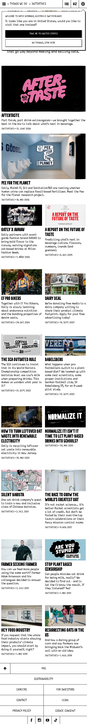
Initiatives (39, 3)
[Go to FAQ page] (67, 4)
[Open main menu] (3, 4)
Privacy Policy (21, 710)
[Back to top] (5, 668)
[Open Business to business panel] (75, 4)
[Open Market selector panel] (83, 4)
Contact (21, 700)
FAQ (44, 668)
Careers (21, 689)
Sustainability (43, 679)
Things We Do (18, 3)
